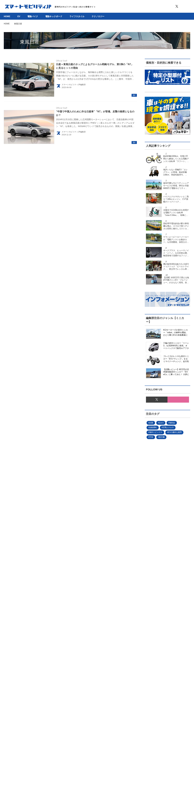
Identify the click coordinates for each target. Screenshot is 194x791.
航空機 (162, 437)
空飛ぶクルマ (168, 427)
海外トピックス (155, 432)
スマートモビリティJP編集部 (74, 85)
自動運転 (153, 427)
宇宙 (151, 437)
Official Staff (61, 61)
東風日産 (29, 42)
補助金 (172, 423)
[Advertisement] (167, 559)
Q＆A (161, 423)
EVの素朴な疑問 (175, 432)
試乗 (151, 423)
